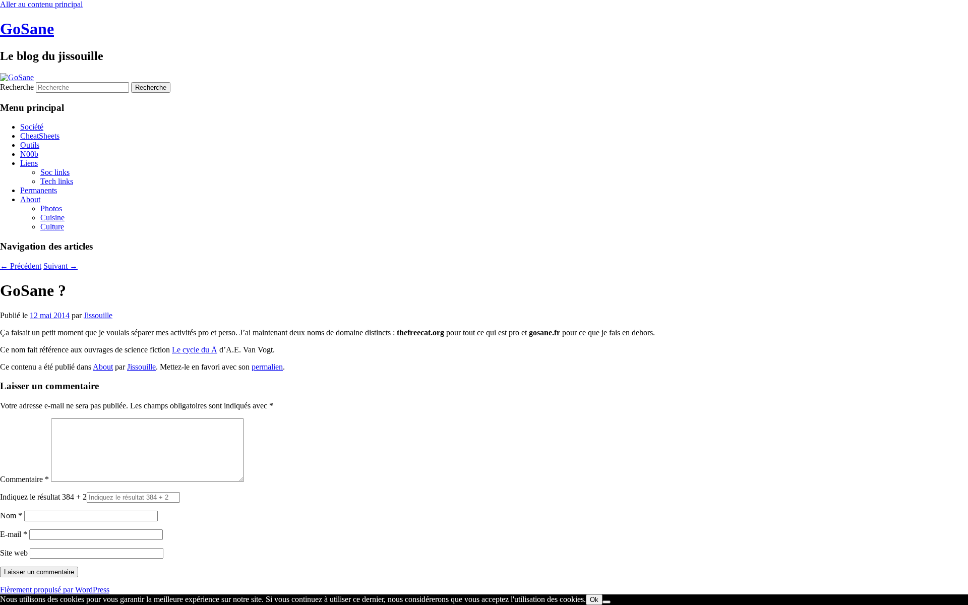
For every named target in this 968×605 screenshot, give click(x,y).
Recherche (17, 87)
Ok (594, 599)
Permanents (38, 190)
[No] (606, 601)
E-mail (13, 534)
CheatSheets (39, 136)
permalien (267, 366)
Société (31, 127)
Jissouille (98, 315)
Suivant (60, 266)
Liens (29, 163)
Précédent (20, 266)
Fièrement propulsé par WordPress (54, 589)
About (30, 199)
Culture (52, 226)
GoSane (27, 29)
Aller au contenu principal (41, 4)
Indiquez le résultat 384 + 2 (43, 497)
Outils (29, 145)
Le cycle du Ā (194, 349)
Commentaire (24, 479)
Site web (14, 553)
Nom (11, 515)
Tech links (56, 181)
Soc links (55, 172)
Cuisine (52, 217)
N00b (29, 154)
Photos (51, 208)
